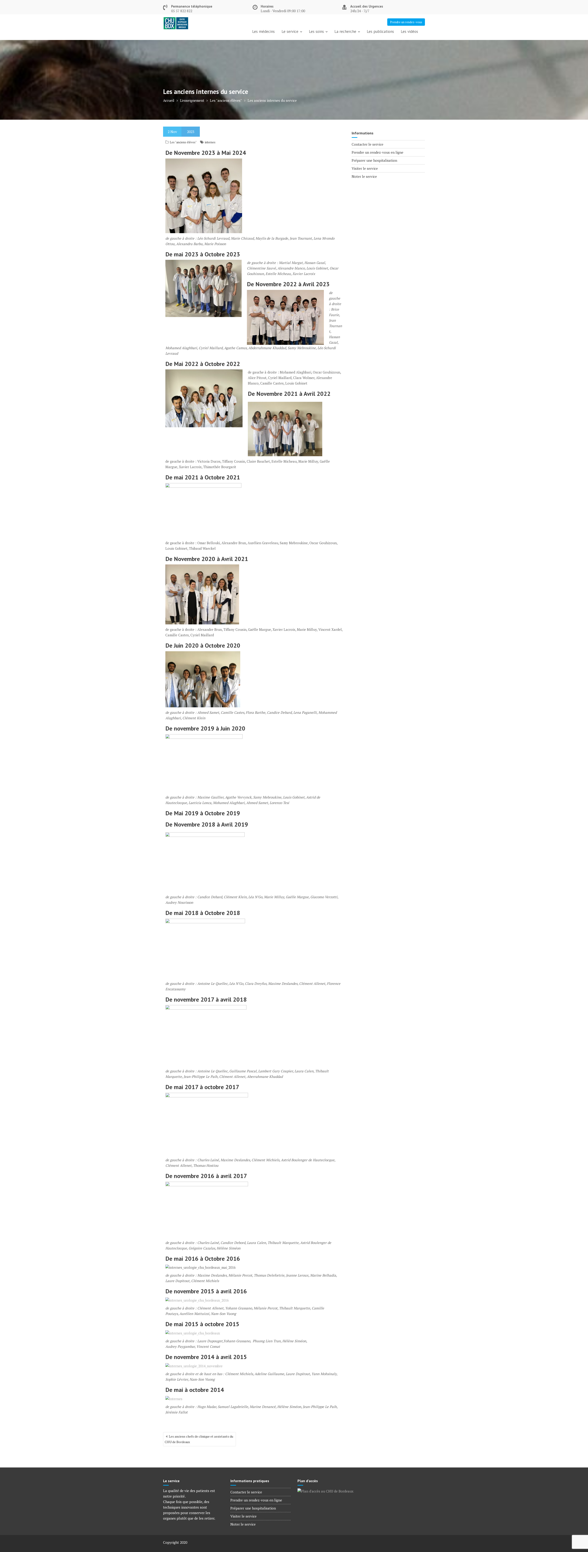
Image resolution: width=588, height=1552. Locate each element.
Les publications (380, 31)
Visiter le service (365, 168)
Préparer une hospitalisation (374, 160)
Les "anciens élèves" (183, 142)
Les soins (316, 31)
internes (210, 142)
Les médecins (263, 31)
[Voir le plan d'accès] (325, 1490)
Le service (290, 31)
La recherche (345, 31)
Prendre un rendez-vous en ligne (377, 152)
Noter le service (364, 176)
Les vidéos (409, 31)
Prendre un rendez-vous (406, 22)
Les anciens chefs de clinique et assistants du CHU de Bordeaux (199, 1439)
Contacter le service (367, 144)
